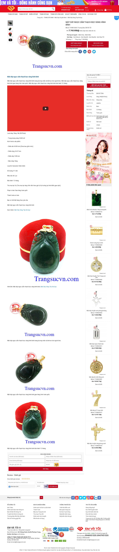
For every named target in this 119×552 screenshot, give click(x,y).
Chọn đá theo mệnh (91, 514)
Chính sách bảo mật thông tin (15, 509)
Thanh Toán (36, 509)
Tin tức (87, 10)
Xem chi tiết (98, 217)
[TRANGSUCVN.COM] (11, 11)
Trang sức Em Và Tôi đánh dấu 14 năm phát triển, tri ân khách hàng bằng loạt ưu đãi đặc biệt (98, 520)
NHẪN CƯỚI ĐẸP (33, 14)
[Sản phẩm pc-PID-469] (99, 158)
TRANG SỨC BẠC (44, 14)
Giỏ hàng (108, 10)
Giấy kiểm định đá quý (66, 516)
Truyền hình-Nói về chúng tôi (15, 514)
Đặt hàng (45, 469)
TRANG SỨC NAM (13, 14)
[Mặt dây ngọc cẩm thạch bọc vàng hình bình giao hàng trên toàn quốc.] (10, 28)
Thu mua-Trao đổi (38, 514)
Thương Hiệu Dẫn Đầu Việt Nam (16, 516)
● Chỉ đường (21, 534)
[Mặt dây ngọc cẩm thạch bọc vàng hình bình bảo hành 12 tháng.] (10, 34)
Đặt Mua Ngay (76, 44)
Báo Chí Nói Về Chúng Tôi (14, 512)
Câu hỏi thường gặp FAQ (14, 518)
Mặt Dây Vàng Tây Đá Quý (22, 210)
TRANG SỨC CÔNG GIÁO (57, 14)
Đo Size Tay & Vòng (65, 512)
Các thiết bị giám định (92, 509)
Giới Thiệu (10, 507)
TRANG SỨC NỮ (23, 14)
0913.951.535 (97, 44)
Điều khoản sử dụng (38, 518)
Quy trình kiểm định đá (92, 512)
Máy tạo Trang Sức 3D (39, 512)
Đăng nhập (100, 10)
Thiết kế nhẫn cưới (65, 507)
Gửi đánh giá (53, 486)
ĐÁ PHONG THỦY (92, 14)
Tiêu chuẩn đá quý (91, 516)
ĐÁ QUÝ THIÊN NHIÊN (71, 14)
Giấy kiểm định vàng (65, 514)
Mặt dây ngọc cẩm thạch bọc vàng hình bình (23, 77)
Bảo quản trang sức (65, 509)
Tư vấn (116, 17)
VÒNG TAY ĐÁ (82, 14)
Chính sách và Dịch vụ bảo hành (42, 507)
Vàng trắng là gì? (90, 507)
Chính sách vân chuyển (39, 516)
